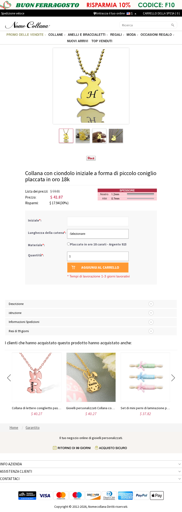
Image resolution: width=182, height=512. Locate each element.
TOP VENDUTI (102, 41)
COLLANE (56, 34)
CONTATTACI (9, 478)
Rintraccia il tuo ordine (110, 13)
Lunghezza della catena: (47, 233)
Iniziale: (35, 220)
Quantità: (36, 255)
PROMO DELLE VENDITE (25, 34)
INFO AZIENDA (11, 464)
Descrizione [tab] (16, 304)
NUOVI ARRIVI (78, 41)
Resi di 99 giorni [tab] (19, 331)
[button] (9, 378)
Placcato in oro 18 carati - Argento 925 (98, 244)
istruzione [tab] (15, 313)
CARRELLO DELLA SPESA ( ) (161, 13)
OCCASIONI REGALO (157, 34)
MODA (132, 34)
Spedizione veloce (12, 13)
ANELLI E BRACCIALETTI (87, 34)
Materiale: (37, 245)
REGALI (116, 34)
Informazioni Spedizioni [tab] (24, 322)
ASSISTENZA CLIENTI (16, 471)
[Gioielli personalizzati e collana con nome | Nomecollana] (27, 24)
